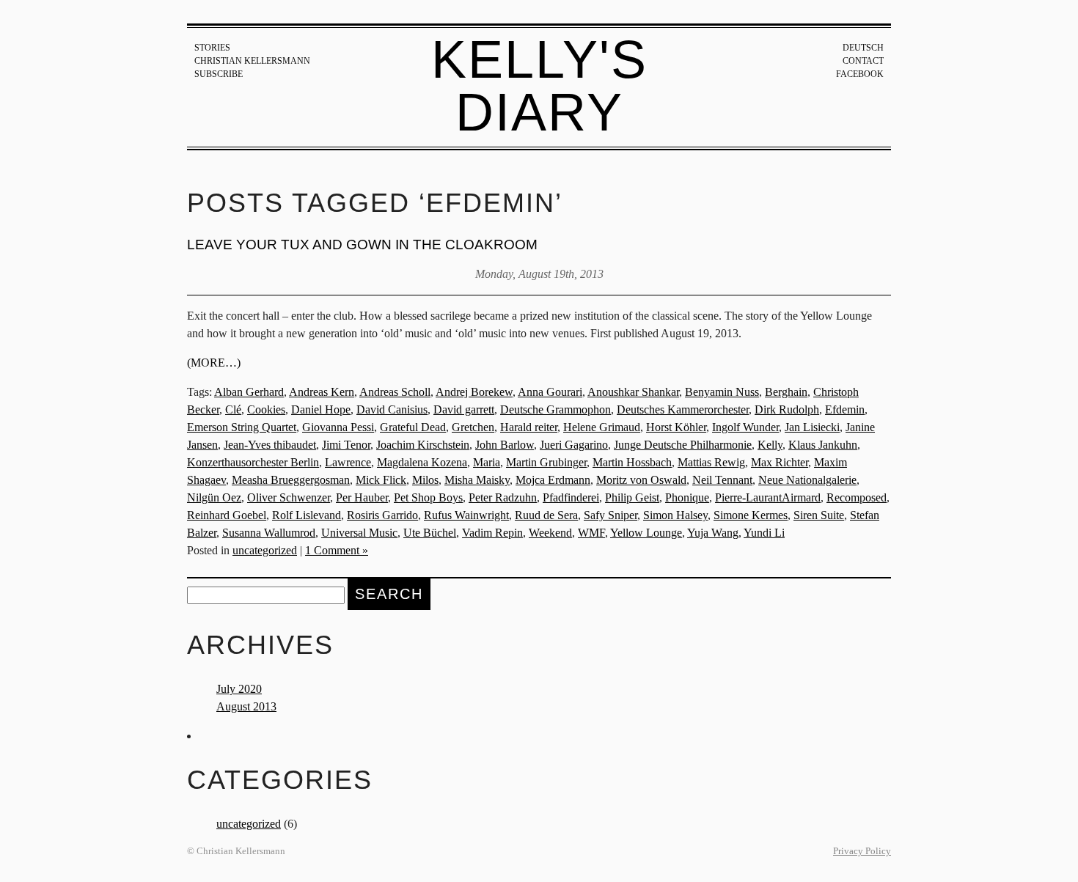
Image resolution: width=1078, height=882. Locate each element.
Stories (212, 48)
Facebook (860, 74)
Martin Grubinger (546, 462)
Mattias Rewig (711, 462)
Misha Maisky (477, 480)
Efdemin (845, 409)
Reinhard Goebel (226, 515)
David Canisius (392, 409)
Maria (486, 462)
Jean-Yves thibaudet (270, 444)
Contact (863, 61)
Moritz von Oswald (641, 480)
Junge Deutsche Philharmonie (683, 444)
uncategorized (264, 550)
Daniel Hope (321, 409)
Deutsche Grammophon (555, 409)
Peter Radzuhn (503, 497)
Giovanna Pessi (338, 427)
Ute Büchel (429, 532)
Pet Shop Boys (428, 497)
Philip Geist (632, 497)
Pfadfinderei (571, 497)
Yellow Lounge (646, 532)
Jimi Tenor (346, 444)
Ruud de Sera (546, 515)
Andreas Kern (321, 392)
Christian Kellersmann (252, 61)
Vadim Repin (492, 532)
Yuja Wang (712, 532)
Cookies (266, 409)
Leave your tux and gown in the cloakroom (362, 244)
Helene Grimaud (601, 427)
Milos (425, 480)
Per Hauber (362, 497)
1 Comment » (336, 550)
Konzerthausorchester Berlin (253, 462)
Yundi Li (764, 532)
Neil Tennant (722, 480)
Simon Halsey (675, 515)
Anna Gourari (550, 392)
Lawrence (348, 462)
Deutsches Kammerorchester (683, 409)
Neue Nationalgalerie (807, 480)
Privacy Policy (862, 851)
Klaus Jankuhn (822, 444)
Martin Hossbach (632, 462)
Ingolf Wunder (745, 427)
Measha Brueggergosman (291, 480)
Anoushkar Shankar (633, 392)
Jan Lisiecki (812, 427)
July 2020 (239, 689)
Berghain (786, 392)
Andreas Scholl (394, 392)
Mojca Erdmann (553, 480)
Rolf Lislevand (306, 515)
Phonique (687, 497)
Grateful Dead (413, 427)
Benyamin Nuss (722, 392)
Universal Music (359, 532)
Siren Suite (818, 515)
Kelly (770, 444)
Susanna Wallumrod (268, 532)
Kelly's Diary (539, 86)
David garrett (463, 409)
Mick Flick (381, 480)
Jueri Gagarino (574, 444)
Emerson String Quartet (241, 427)
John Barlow (504, 444)
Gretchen (473, 427)
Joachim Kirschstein (422, 444)
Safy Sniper (610, 515)
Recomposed (856, 497)
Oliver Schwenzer (288, 497)
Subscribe (218, 74)
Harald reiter (528, 427)
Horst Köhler (676, 427)
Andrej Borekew (474, 392)
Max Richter (779, 462)
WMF (591, 532)
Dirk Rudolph (787, 409)
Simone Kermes (751, 515)
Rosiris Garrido (382, 515)
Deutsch (863, 48)
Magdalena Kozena (422, 462)
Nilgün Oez (214, 497)
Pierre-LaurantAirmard (768, 497)
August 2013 (246, 706)
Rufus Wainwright (466, 515)
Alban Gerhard (249, 392)
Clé (233, 409)
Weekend (550, 532)
